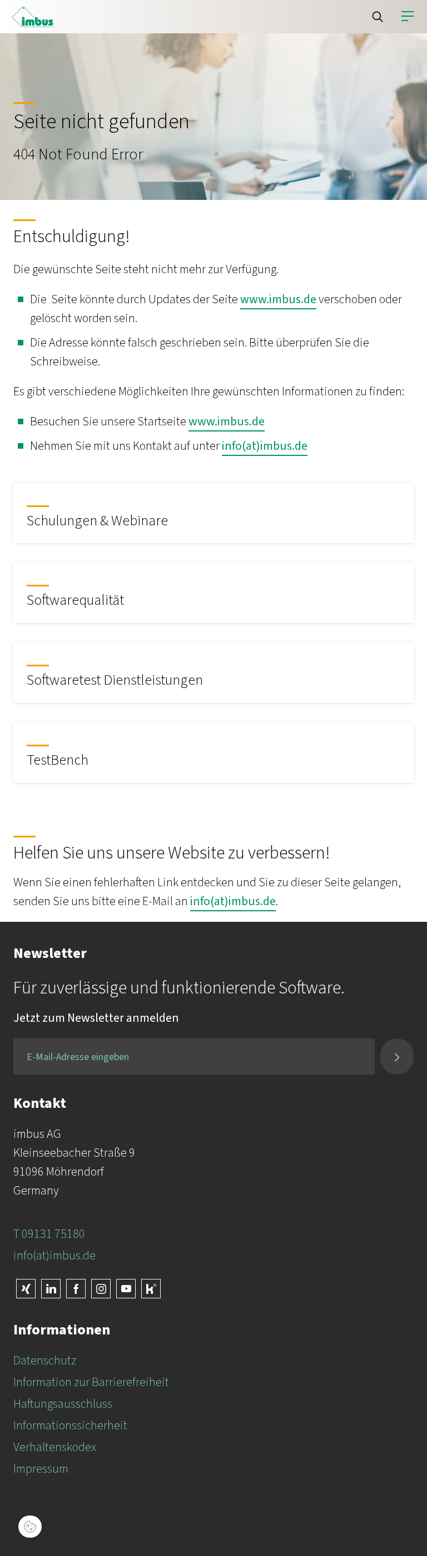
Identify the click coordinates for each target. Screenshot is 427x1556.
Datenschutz (44, 1360)
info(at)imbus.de (264, 446)
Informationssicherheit (70, 1425)
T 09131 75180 (49, 1234)
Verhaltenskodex (54, 1447)
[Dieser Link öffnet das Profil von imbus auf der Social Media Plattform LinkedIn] (51, 1288)
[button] (378, 17)
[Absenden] (397, 1056)
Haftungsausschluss (62, 1404)
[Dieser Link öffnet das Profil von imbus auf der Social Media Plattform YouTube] (126, 1288)
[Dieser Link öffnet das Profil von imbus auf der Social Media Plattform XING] (26, 1288)
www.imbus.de (278, 299)
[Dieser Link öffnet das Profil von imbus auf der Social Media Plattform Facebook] (76, 1288)
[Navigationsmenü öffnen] (408, 17)
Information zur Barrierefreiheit (91, 1382)
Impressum (40, 1469)
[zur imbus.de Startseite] (33, 17)
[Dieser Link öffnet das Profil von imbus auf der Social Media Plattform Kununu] (151, 1288)
